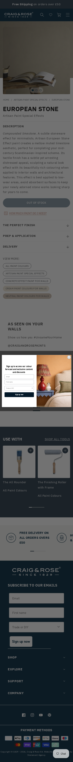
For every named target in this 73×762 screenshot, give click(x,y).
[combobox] (18, 388)
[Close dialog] (68, 357)
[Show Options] (32, 388)
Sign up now (19, 395)
